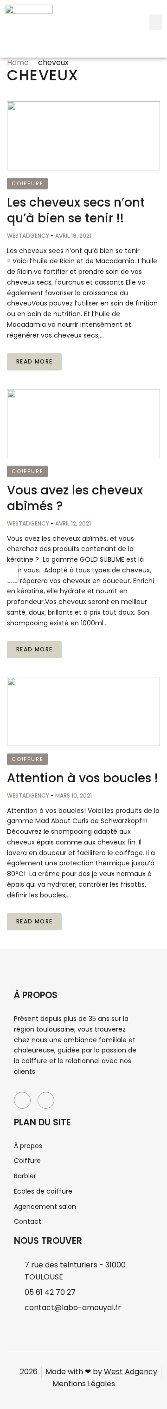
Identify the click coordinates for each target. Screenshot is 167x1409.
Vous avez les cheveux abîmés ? (75, 498)
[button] (155, 22)
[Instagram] (46, 1100)
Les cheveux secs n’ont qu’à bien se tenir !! (76, 210)
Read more (34, 361)
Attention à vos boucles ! (82, 778)
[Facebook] (22, 1100)
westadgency (29, 236)
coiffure (27, 183)
